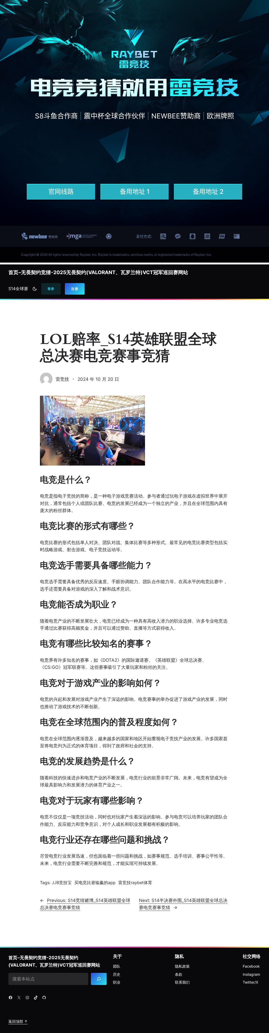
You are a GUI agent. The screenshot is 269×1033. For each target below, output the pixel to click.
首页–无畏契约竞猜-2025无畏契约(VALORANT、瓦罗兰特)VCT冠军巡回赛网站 (98, 272)
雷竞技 (62, 379)
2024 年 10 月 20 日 (98, 379)
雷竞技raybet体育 (135, 882)
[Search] (99, 979)
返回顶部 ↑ (18, 1021)
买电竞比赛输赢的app (95, 882)
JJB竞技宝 (62, 882)
